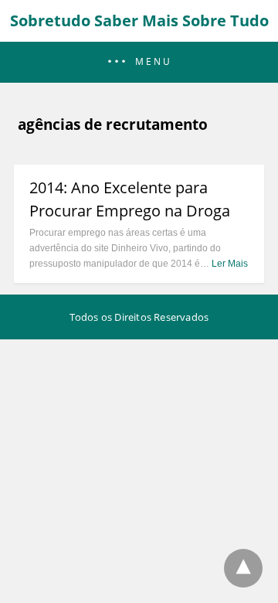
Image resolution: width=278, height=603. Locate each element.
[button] (139, 62)
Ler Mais (230, 263)
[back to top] (243, 568)
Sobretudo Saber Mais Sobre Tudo (139, 20)
